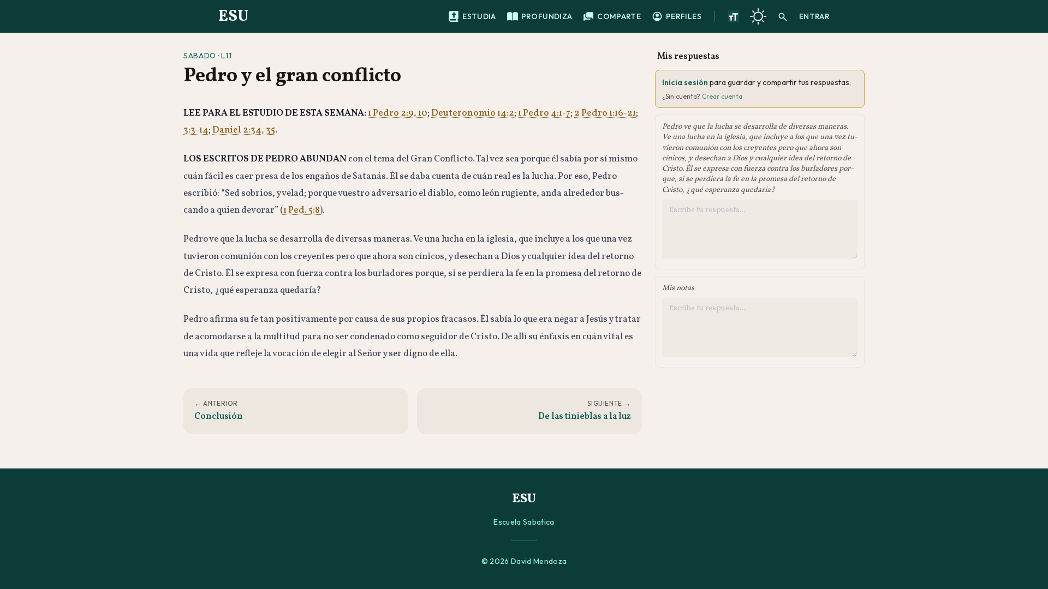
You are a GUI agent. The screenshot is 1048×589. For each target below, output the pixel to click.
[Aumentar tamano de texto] (733, 16)
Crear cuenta (722, 96)
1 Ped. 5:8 (301, 210)
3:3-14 (196, 130)
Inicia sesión (685, 82)
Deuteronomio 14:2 (472, 113)
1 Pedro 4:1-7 (544, 113)
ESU (233, 16)
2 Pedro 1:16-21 (605, 113)
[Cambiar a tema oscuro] (758, 16)
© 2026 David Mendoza (524, 561)
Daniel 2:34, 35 (243, 130)
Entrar (814, 16)
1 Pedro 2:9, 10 (397, 113)
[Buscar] (782, 16)
